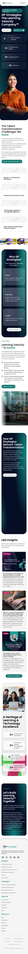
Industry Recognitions (6, 902)
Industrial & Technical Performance (9, 869)
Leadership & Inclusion (6, 867)
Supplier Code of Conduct (14, 944)
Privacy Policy (8, 938)
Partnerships (4, 907)
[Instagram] (10, 857)
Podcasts (3, 928)
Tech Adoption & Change (7, 890)
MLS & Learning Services (6, 864)
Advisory (3, 875)
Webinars (3, 931)
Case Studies (4, 920)
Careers (3, 910)
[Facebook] (18, 857)
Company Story (5, 899)
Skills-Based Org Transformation (8, 892)
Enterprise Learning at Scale (7, 887)
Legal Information (19, 938)
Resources (3, 922)
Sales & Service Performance (7, 872)
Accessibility (7, 941)
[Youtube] (14, 857)
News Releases (4, 925)
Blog (2, 917)
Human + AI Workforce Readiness (8, 884)
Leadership (3, 905)
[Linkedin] (2, 857)
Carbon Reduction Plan (19, 941)
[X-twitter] (6, 857)
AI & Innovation (4, 877)
